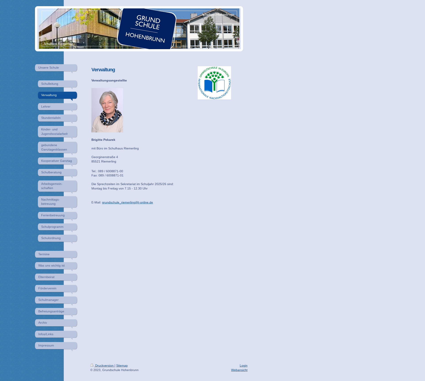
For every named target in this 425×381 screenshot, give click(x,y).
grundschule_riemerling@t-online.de (127, 202)
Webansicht (239, 370)
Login (243, 365)
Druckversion (104, 365)
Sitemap (122, 365)
